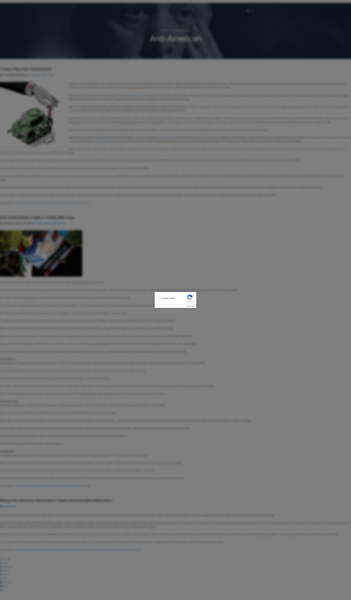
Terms (193, 306)
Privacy (189, 306)
